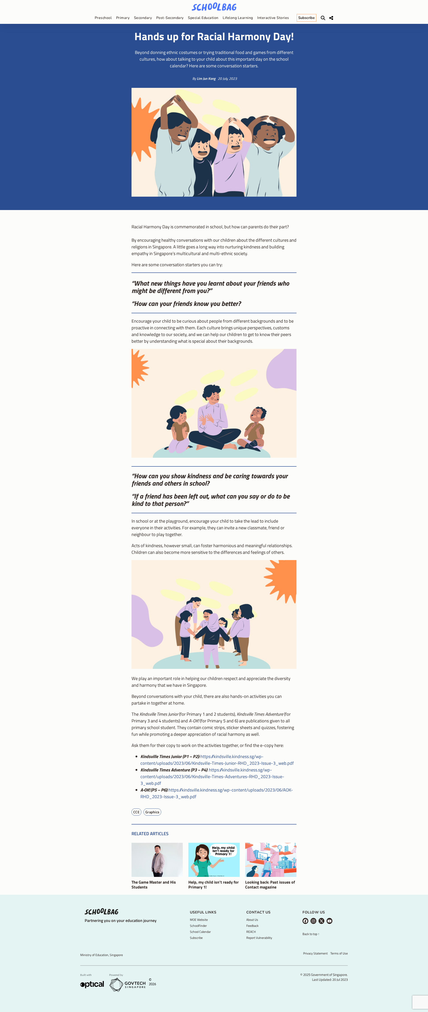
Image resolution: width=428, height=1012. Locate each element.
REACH (251, 931)
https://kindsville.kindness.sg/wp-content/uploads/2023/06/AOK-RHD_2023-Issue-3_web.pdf (216, 793)
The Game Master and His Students (154, 884)
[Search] (323, 18)
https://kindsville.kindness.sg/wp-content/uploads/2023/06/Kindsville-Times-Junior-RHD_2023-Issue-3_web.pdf (217, 760)
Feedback (252, 925)
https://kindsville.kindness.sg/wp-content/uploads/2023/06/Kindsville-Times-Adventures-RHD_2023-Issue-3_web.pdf (212, 776)
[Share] (331, 18)
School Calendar (200, 931)
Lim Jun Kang (206, 78)
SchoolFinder (198, 925)
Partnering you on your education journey (120, 920)
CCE (136, 812)
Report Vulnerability (259, 937)
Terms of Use (339, 953)
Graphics (152, 812)
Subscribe (196, 937)
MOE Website (199, 919)
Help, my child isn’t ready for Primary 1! (213, 884)
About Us (252, 919)
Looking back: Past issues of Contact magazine (270, 884)
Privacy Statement (315, 953)
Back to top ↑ (310, 934)
